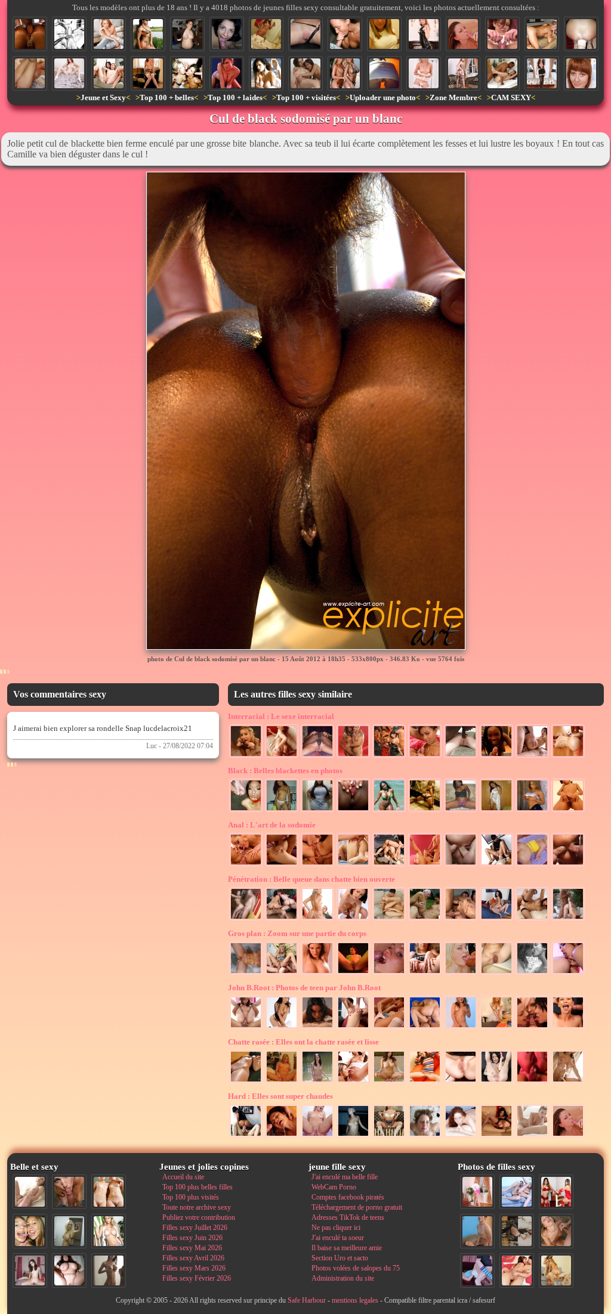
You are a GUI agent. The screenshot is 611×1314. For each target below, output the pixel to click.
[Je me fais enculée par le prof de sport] (246, 919)
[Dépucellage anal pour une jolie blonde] (532, 865)
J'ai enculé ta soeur (337, 1238)
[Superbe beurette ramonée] (353, 1028)
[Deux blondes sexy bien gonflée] (345, 73)
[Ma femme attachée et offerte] (69, 34)
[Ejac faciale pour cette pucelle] (463, 34)
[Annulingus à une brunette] (496, 865)
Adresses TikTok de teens (347, 1217)
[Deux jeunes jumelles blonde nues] (108, 1191)
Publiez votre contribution (198, 1217)
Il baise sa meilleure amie (346, 1248)
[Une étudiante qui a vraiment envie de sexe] (424, 73)
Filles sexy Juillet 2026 (194, 1227)
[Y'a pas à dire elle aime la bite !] (556, 1270)
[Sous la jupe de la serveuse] (384, 73)
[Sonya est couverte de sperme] (246, 811)
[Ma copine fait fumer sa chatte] (425, 973)
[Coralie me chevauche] (353, 1136)
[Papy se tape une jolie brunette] (425, 919)
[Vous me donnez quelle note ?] (389, 1136)
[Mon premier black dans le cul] (317, 756)
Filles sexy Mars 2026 (194, 1268)
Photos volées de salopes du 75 (355, 1268)
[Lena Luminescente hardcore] (246, 1028)
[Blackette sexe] (496, 811)
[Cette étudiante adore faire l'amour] (477, 1270)
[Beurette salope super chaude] (282, 1028)
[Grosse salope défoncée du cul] (317, 1136)
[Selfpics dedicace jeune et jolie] (69, 1231)
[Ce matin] (266, 34)
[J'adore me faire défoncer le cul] (532, 919)
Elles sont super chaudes (280, 1096)
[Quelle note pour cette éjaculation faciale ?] (556, 1231)
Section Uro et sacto (339, 1258)
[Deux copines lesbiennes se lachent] (109, 73)
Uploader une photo (383, 97)
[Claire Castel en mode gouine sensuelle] (389, 1028)
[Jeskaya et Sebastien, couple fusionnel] (353, 756)
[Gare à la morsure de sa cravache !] (424, 34)
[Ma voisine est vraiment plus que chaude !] (461, 973)
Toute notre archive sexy (196, 1207)
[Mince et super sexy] (246, 1082)
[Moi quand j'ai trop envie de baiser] (282, 973)
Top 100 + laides (235, 97)
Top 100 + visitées (306, 97)
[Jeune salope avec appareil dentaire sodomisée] (568, 1028)
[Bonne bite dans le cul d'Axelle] (532, 1082)
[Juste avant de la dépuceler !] (282, 1082)
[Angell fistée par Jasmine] (568, 973)
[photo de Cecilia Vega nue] (353, 973)
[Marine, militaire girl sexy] (148, 34)
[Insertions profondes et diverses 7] (496, 1136)
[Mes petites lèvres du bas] (461, 1082)
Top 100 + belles (167, 97)
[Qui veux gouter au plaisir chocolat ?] (461, 811)
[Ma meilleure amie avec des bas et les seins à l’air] (542, 73)
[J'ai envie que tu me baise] (227, 73)
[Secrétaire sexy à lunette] (496, 1028)
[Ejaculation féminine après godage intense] (496, 1082)
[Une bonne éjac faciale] (389, 973)
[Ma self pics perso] (384, 34)
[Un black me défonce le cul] (282, 756)
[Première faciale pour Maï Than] (282, 1136)
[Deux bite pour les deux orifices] (461, 865)
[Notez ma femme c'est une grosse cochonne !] (516, 1191)
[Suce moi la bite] (227, 34)
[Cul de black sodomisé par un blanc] (30, 34)
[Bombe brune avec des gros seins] (266, 73)
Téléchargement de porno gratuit (356, 1207)
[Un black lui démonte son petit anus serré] (461, 756)
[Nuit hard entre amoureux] (496, 919)
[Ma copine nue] (568, 1082)
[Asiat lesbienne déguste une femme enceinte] (305, 73)
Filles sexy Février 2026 (196, 1278)
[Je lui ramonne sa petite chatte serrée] (30, 73)
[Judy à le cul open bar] (282, 865)
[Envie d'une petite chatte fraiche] (305, 34)
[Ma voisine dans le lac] (317, 1082)
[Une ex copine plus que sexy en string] (425, 811)
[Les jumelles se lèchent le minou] (353, 1082)
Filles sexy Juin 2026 (192, 1238)
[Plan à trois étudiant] (317, 865)
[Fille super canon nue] (108, 1231)
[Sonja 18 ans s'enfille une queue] (353, 919)
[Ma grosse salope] (69, 1270)
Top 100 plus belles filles (197, 1187)
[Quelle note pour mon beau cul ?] (477, 1191)
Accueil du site (183, 1177)
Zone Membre (453, 97)
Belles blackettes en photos (285, 770)
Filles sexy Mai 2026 (192, 1248)
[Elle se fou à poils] (317, 973)
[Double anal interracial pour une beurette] (532, 756)
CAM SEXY (511, 97)
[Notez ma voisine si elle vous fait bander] (581, 73)
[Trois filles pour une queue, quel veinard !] (532, 1028)
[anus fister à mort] (581, 34)
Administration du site (342, 1278)
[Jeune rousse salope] (69, 73)
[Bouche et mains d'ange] (345, 34)
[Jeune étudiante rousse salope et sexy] (148, 73)
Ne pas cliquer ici (335, 1227)
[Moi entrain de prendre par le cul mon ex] (389, 919)
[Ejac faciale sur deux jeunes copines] (30, 1231)
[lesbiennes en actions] (532, 973)
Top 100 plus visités (190, 1197)
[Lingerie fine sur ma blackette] (282, 811)
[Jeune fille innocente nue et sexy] (30, 1191)
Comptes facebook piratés (347, 1197)
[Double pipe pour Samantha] (246, 756)
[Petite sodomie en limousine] (461, 919)
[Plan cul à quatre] (282, 919)
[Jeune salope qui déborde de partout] (425, 865)
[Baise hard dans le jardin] (568, 919)
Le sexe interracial (281, 716)
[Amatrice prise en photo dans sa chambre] (187, 34)
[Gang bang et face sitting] (246, 1136)
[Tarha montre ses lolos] (532, 811)
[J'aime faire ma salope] (516, 1231)
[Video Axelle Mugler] (502, 34)
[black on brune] (502, 73)
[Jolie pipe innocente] (532, 1136)
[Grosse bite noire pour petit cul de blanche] (568, 756)
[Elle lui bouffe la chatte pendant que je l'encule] (246, 865)
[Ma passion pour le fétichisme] (556, 1191)
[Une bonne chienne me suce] (542, 34)
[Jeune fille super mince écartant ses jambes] (425, 1082)
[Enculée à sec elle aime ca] (353, 865)
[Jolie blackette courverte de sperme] (425, 756)
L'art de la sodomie (272, 824)
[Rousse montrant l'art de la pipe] (461, 1136)
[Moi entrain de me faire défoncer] (477, 1231)
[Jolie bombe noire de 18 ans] (496, 756)
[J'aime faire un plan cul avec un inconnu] (496, 973)
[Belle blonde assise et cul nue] (109, 34)
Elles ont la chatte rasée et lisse (303, 1041)
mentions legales (355, 1300)
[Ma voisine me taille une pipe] (69, 1191)
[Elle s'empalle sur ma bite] (317, 919)
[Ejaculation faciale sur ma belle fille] (425, 1136)
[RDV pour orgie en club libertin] (389, 756)
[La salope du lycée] (461, 1028)
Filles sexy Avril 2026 (193, 1258)
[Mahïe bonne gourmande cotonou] (317, 811)
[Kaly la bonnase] (389, 811)
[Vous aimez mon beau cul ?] (463, 73)
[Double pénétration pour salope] (425, 1028)
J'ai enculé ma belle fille (344, 1177)
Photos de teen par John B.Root (304, 987)
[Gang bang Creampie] (187, 73)
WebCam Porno (333, 1187)
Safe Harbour (307, 1300)
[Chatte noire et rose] (353, 811)
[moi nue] (30, 1270)
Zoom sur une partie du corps (297, 933)
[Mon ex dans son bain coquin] (246, 973)
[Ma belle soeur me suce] (317, 1028)
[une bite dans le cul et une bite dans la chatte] (568, 865)
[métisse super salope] (568, 811)
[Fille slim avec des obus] (108, 1270)
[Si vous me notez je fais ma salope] (516, 1270)
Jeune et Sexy (103, 97)
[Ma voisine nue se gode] (389, 1082)
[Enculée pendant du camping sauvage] (389, 865)
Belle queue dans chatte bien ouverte (311, 879)
